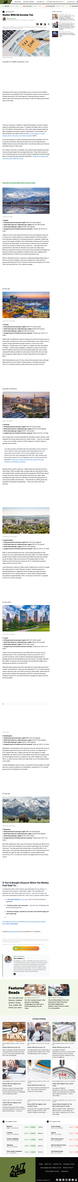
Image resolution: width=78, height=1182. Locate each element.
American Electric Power (58, 1145)
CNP (52, 1153)
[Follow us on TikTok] (73, 1180)
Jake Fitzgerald (52, 997)
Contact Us (57, 1164)
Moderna (9, 1126)
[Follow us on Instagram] (70, 1180)
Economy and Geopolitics (55, 1)
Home (41, 1164)
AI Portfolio (71, 1)
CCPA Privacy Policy (52, 1171)
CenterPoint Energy (57, 1151)
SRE (52, 1134)
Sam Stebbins (12, 18)
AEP (52, 1146)
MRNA (8, 1128)
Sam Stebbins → (19, 958)
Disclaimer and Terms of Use (50, 1167)
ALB (8, 1146)
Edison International (57, 1139)
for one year (17, 899)
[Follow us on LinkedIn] (63, 1180)
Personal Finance (28, 1)
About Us (48, 1164)
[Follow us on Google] (49, 24)
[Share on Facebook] (37, 24)
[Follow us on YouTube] (66, 1180)
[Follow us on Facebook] (57, 1180)
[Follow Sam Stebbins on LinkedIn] (15, 974)
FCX (8, 1140)
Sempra (53, 1132)
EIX (52, 1140)
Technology (40, 1)
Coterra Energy (55, 1126)
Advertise (64, 1171)
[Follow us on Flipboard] (45, 24)
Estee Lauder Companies (14, 1151)
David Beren (27, 997)
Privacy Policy (68, 1167)
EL (7, 1153)
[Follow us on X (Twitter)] (60, 1180)
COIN (8, 1134)
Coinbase (9, 1132)
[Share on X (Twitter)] (41, 24)
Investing (18, 1)
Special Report (9, 11)
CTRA (52, 1128)
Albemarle (10, 1145)
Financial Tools (69, 1164)
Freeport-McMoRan (13, 1139)
